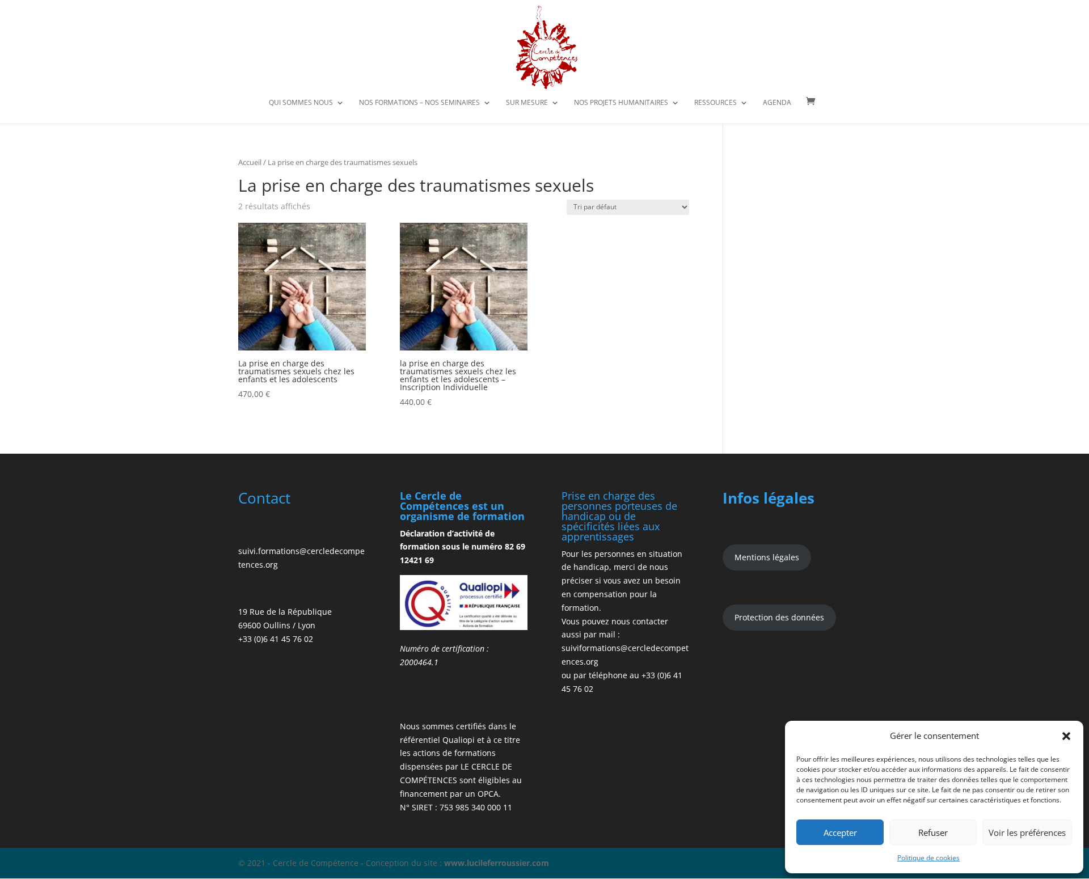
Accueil (249, 162)
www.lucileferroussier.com (496, 862)
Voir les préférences (1027, 832)
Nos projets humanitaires (621, 103)
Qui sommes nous (301, 103)
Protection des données (779, 617)
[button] (1066, 736)
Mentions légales (767, 557)
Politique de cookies (928, 858)
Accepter (840, 832)
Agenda (777, 103)
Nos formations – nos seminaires (419, 103)
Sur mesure (527, 103)
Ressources (715, 103)
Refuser (933, 832)
